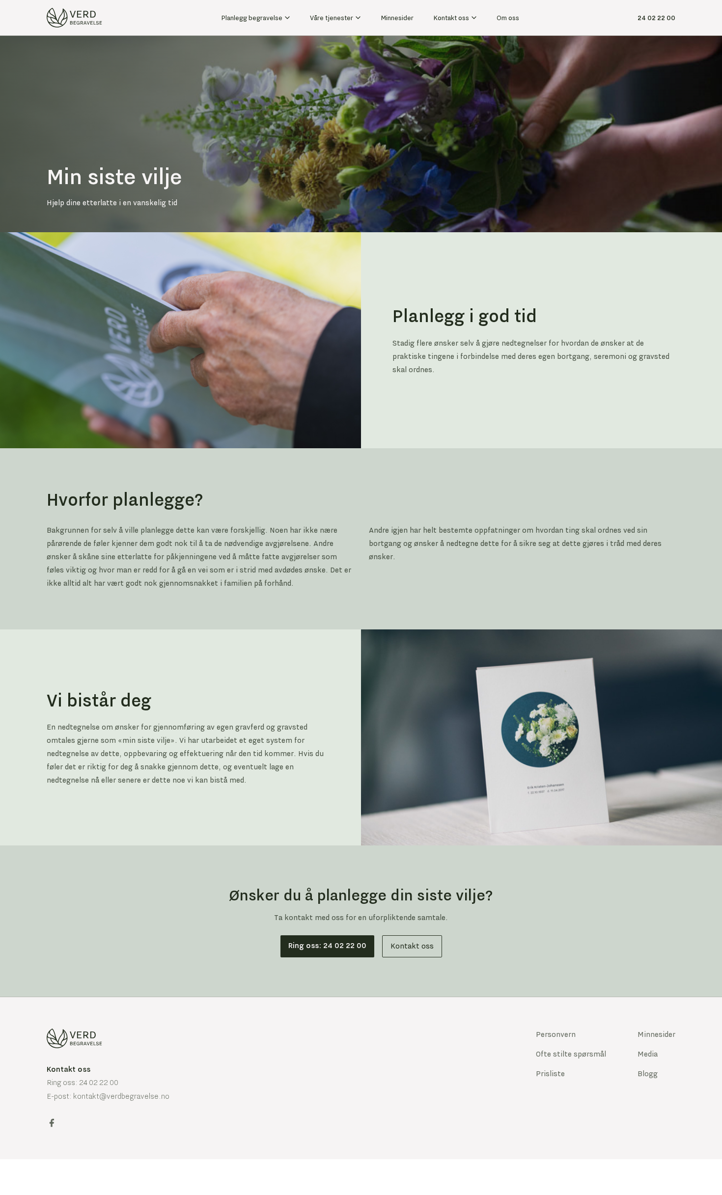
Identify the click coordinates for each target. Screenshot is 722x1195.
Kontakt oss (451, 18)
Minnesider (397, 18)
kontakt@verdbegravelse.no (121, 1096)
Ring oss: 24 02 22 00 (327, 945)
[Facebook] (51, 1123)
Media (648, 1054)
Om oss (508, 18)
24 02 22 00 (656, 18)
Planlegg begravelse (251, 18)
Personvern (556, 1034)
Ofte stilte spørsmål (571, 1054)
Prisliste (550, 1073)
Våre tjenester (331, 18)
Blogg (648, 1073)
